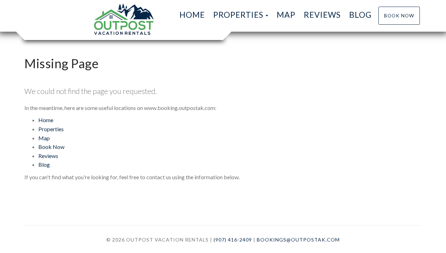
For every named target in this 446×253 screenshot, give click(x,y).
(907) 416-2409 (233, 240)
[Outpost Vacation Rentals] (123, 19)
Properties (238, 14)
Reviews (322, 14)
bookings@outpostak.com (298, 240)
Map (286, 14)
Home (192, 14)
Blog (360, 14)
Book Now (399, 15)
